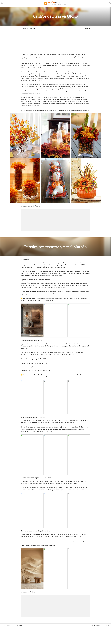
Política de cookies (25, 625)
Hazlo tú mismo (34, 28)
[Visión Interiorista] (55, 3)
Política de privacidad (13, 625)
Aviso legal (4, 625)
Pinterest (38, 206)
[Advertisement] (55, 42)
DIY (22, 80)
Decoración (26, 28)
